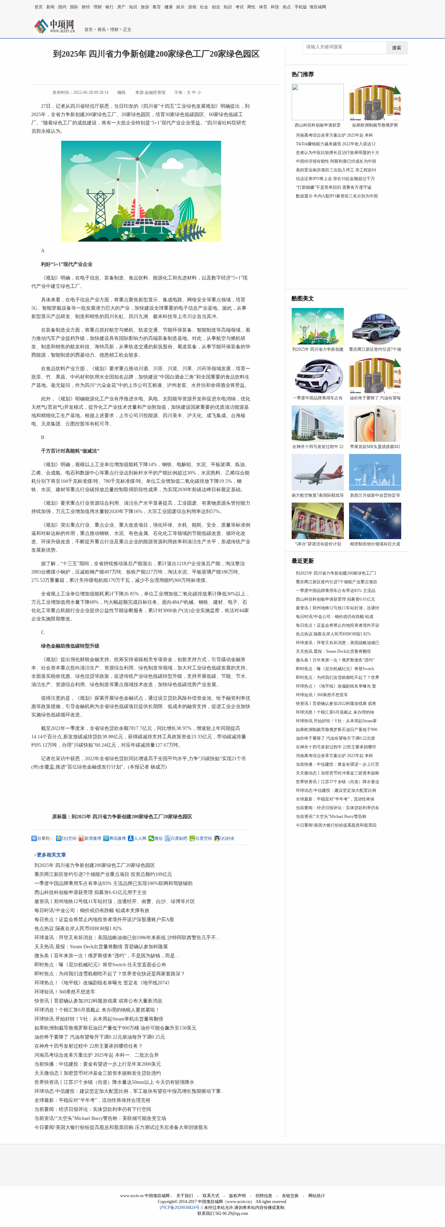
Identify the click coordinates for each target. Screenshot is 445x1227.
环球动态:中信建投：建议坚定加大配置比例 (336, 790)
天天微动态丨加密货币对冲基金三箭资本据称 (337, 773)
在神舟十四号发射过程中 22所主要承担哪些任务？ (88, 1046)
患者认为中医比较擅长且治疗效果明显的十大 (337, 152)
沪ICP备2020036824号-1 (181, 1207)
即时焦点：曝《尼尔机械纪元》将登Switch (335, 668)
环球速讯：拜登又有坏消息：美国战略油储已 (337, 642)
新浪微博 (92, 838)
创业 (216, 7)
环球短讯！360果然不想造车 (64, 991)
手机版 (300, 7)
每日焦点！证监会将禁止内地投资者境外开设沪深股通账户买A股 (104, 919)
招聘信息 (264, 1195)
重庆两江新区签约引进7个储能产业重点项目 (336, 581)
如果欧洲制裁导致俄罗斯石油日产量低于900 (336, 729)
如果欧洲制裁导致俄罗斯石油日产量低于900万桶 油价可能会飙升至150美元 (115, 1028)
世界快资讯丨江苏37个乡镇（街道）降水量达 (337, 781)
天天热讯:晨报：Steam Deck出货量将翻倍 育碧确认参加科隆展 (101, 946)
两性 (251, 7)
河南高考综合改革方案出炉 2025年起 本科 (334, 135)
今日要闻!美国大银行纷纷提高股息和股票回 (336, 825)
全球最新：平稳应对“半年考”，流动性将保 (335, 799)
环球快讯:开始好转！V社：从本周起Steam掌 (336, 720)
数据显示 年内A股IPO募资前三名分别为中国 (337, 196)
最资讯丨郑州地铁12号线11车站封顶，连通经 (337, 608)
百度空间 (203, 838)
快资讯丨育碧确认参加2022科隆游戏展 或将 (336, 703)
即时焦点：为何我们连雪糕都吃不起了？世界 (337, 677)
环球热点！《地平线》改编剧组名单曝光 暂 (336, 686)
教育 (157, 7)
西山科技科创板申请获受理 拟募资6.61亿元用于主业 (90, 892)
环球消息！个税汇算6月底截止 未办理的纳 (335, 712)
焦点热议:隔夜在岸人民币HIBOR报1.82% (78, 928)
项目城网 (317, 7)
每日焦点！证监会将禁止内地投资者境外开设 (337, 625)
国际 (74, 7)
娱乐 (180, 7)
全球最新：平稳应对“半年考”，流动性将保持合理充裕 (92, 1100)
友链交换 (290, 1195)
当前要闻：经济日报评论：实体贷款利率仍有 (337, 807)
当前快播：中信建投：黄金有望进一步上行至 (337, 764)
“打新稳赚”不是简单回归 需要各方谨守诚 (333, 187)
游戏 (192, 7)
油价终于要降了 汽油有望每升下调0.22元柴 (335, 738)
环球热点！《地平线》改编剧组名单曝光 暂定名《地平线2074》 (103, 982)
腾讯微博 (117, 838)
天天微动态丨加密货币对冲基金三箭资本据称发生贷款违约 (97, 1073)
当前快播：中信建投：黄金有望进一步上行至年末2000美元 (97, 1064)
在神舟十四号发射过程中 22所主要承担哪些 (336, 747)
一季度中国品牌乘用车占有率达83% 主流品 (335, 590)
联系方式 (211, 1195)
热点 (287, 7)
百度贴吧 (179, 838)
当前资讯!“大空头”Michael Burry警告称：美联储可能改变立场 (100, 1118)
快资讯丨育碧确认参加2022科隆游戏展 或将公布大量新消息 (98, 1000)
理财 (98, 7)
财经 (86, 7)
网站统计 (316, 1195)
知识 (133, 7)
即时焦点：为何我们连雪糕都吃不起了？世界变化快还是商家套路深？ (109, 973)
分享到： (45, 838)
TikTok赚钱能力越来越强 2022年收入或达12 (335, 143)
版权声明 (237, 1195)
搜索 (396, 47)
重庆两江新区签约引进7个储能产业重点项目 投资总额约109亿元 (103, 874)
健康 (168, 7)
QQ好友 (227, 838)
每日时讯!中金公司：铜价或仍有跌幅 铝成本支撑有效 (91, 910)
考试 (239, 7)
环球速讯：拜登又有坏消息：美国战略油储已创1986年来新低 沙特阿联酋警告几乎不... (127, 937)
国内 (62, 7)
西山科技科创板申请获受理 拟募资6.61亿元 (335, 599)
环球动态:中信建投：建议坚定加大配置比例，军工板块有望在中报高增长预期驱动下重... (129, 1091)
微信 (158, 838)
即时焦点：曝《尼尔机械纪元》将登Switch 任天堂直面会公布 (100, 964)
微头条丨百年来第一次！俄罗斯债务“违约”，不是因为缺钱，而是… (107, 955)
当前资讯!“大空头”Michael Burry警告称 (331, 816)
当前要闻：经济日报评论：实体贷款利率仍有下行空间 (92, 1109)
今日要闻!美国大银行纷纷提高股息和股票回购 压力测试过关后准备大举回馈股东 (121, 1127)
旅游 (145, 7)
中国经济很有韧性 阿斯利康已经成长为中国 (336, 161)
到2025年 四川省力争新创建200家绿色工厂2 (336, 573)
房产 (121, 7)
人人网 (140, 838)
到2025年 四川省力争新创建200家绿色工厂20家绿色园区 (132, 816)
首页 (38, 7)
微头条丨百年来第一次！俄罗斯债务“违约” (335, 660)
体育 (263, 7)
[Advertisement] (347, 245)
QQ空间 (69, 838)
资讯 (101, 29)
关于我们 (184, 1195)
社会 (204, 7)
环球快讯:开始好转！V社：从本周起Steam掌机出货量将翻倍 (98, 1019)
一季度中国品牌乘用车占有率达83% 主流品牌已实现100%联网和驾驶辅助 (113, 883)
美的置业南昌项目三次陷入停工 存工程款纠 (336, 170)
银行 (109, 7)
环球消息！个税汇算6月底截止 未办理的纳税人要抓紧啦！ (97, 1010)
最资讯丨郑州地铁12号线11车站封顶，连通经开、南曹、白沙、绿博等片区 (114, 901)
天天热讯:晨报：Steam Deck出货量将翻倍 (333, 651)
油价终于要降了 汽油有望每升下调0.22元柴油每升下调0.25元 (99, 1037)
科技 (275, 7)
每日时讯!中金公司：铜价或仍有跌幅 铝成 (334, 616)
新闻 (50, 7)
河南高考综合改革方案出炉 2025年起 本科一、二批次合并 (96, 1055)
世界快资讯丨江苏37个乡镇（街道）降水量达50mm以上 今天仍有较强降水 (114, 1082)
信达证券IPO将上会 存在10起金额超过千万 (335, 178)
